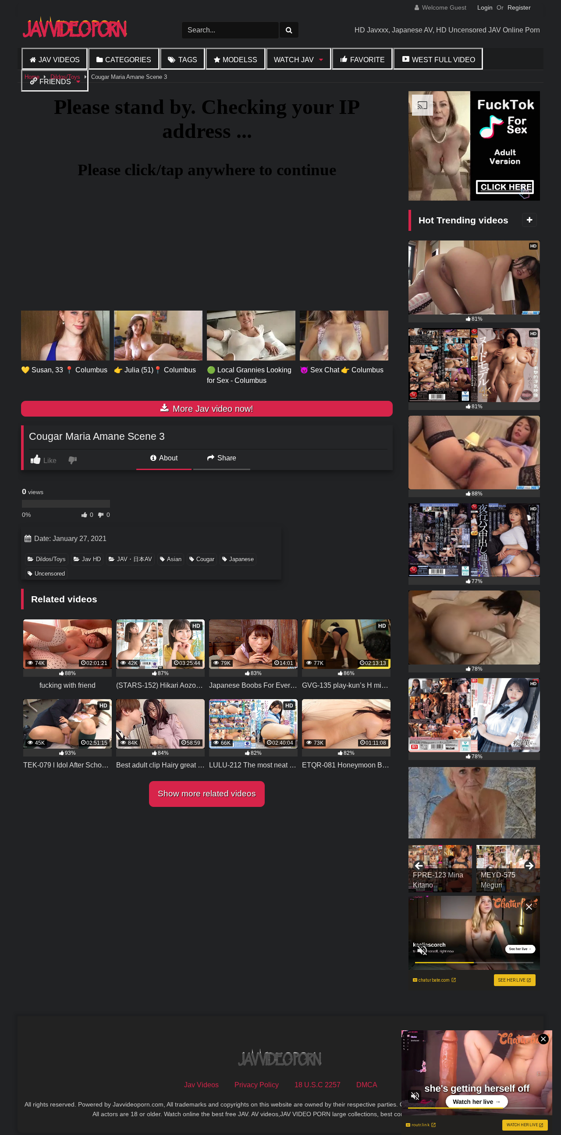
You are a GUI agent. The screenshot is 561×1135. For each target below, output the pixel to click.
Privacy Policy (256, 1085)
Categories (128, 60)
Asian (174, 559)
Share (226, 458)
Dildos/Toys (51, 559)
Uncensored (50, 573)
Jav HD (91, 559)
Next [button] (529, 866)
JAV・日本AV (134, 559)
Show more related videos (207, 793)
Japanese (241, 559)
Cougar (205, 559)
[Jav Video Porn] (76, 30)
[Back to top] (533, 1108)
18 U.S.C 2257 (318, 1085)
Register (519, 7)
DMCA (366, 1085)
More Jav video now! (211, 409)
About (168, 458)
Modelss (240, 60)
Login (485, 7)
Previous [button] (419, 866)
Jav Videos (59, 60)
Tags (187, 60)
